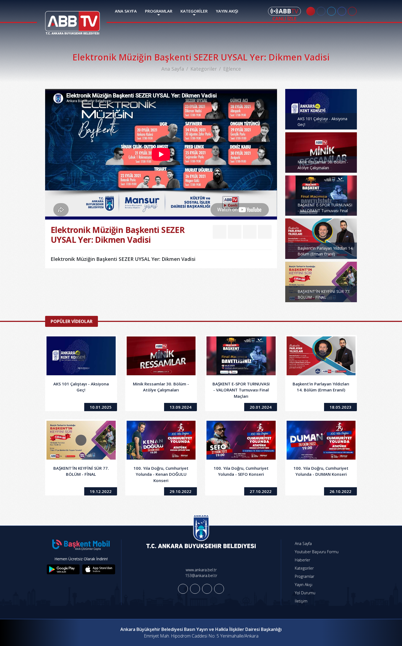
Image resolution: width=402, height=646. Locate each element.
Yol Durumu (304, 592)
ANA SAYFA (126, 11)
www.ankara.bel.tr (201, 569)
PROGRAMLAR (158, 11)
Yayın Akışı (303, 584)
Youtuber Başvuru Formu (316, 551)
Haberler (302, 560)
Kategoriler (203, 68)
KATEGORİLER (194, 11)
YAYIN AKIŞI (227, 11)
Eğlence (232, 68)
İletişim (300, 601)
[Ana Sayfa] (72, 19)
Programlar (304, 576)
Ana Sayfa (172, 68)
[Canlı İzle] (284, 14)
